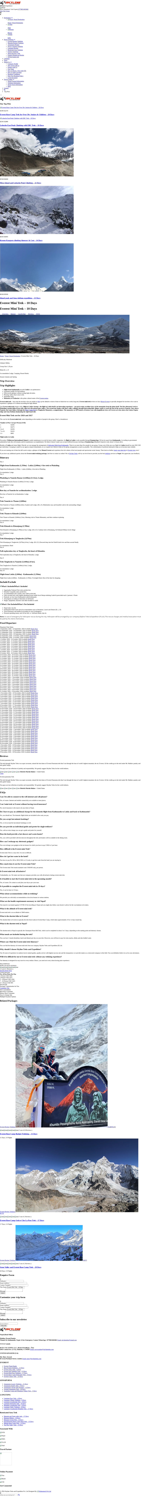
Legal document (12, 78)
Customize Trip (4, 988)
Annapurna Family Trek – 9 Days (14, 1386)
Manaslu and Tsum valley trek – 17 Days (16, 1416)
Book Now (34, 629)
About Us (7, 62)
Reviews (31, 314)
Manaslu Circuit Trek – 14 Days (13, 1420)
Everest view (132, 450)
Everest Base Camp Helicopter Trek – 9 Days (17, 1375)
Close (1, 773)
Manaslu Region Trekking (16, 43)
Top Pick (7, 91)
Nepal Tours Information (15, 84)
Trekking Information (14, 83)
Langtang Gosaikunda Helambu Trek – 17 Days (18, 1409)
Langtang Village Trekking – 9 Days (15, 1400)
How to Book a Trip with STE (17, 71)
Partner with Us (12, 67)
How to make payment (14, 72)
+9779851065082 (23, 9)
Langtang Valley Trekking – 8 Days (15, 1407)
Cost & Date (22, 314)
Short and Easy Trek (14, 53)
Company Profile (13, 64)
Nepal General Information (16, 81)
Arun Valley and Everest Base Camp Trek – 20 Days (20, 1267)
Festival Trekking (13, 52)
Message (2, 1291)
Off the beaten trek (13, 57)
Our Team (11, 69)
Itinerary (13, 314)
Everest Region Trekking (15, 41)
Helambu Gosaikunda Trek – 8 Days (15, 1405)
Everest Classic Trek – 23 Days (13, 1376)
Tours (5, 60)
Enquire (2, 971)
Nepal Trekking (9, 39)
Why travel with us (13, 65)
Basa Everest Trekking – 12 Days (14, 1368)
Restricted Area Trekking (15, 50)
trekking (107, 453)
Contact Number (5, 1285)
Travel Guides (8, 79)
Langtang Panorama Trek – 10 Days (15, 1403)
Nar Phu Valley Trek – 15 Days (13, 1425)
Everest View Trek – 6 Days (12, 1369)
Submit (3, 1293)
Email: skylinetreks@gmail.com (67, 1340)
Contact (6, 88)
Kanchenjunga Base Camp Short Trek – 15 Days (18, 1421)
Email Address (4, 1283)
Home (2, 356)
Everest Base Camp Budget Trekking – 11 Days (18, 1134)
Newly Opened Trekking (15, 46)
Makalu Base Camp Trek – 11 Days (15, 1423)
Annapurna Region (13, 45)
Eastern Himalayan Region (16, 55)
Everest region (43, 398)
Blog (9, 86)
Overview (5, 314)
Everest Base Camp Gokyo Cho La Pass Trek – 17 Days (22, 1220)
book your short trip (120, 450)
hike (39, 401)
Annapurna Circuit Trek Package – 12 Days (17, 1387)
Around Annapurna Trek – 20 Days (14, 1389)
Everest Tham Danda (10, 1366)
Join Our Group (5, 11)
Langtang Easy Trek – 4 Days (13, 1398)
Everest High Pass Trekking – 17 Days (15, 1373)
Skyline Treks (73, 453)
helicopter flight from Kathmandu (58, 445)
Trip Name (3, 1287)
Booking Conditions (14, 74)
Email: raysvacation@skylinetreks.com (42, 1349)
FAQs (38, 314)
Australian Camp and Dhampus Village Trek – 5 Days (20, 1391)
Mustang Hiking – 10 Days (12, 1418)
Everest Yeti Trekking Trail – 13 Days (15, 1371)
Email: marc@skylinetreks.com (31, 1359)
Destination (7, 18)
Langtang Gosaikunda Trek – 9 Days (15, 1402)
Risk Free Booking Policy (15, 76)
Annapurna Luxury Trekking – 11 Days (16, 1384)
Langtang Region (13, 48)
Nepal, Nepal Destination (12, 356)
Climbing (6, 58)
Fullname (3, 1281)
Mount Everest (105, 401)
